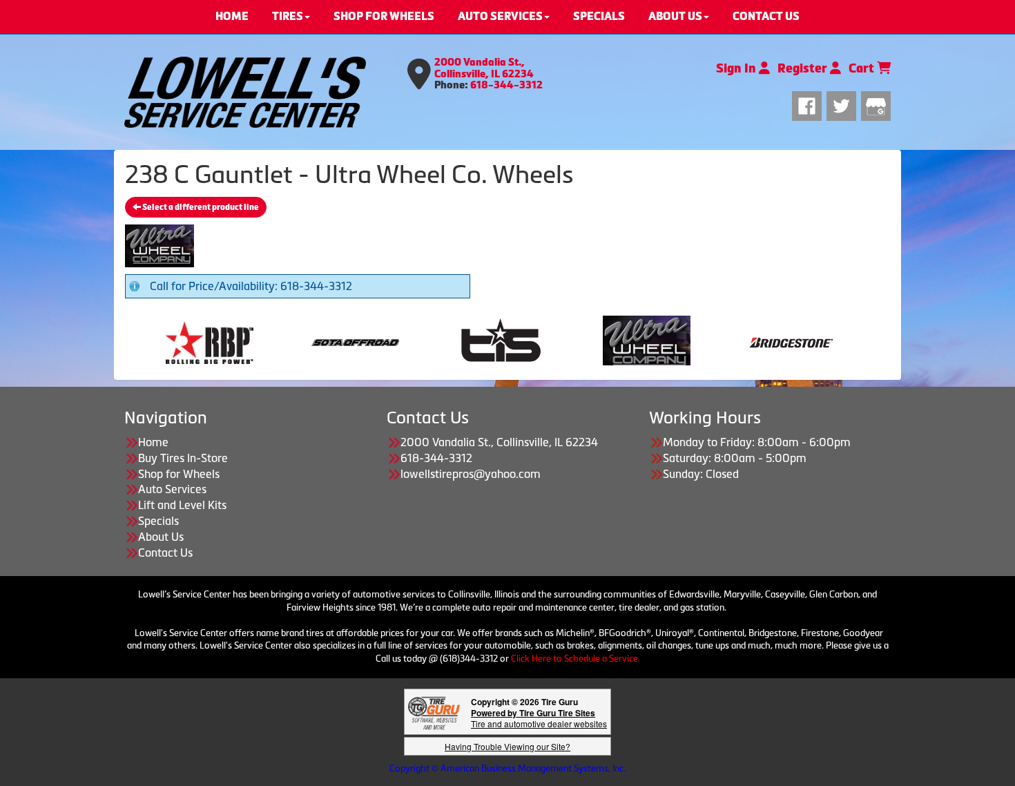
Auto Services (172, 489)
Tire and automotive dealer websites (539, 718)
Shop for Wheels (179, 474)
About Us (161, 536)
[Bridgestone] (662, 341)
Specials (158, 521)
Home (153, 442)
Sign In (737, 68)
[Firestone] (808, 341)
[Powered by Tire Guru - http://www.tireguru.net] (434, 712)
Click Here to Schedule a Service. (575, 658)
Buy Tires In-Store (183, 458)
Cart (863, 68)
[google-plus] (876, 104)
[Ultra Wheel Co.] (517, 341)
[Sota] (225, 341)
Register (803, 68)
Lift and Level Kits (182, 505)
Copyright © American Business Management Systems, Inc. (507, 768)
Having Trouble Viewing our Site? (507, 746)
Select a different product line (200, 207)
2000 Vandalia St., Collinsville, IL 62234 (484, 68)
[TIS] (371, 341)
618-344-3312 (506, 84)
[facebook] (809, 104)
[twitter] (843, 104)
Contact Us (165, 552)
